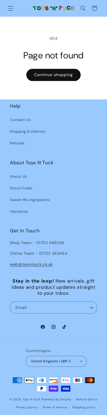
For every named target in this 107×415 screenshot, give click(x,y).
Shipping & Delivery (28, 131)
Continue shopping (53, 74)
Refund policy (86, 399)
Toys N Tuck (31, 399)
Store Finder (21, 188)
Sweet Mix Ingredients (30, 199)
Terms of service (54, 407)
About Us (18, 176)
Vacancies (19, 211)
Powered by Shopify (56, 399)
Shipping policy (84, 407)
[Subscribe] (91, 307)
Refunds (17, 143)
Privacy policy (26, 407)
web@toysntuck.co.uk (31, 264)
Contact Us (20, 119)
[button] (10, 8)
